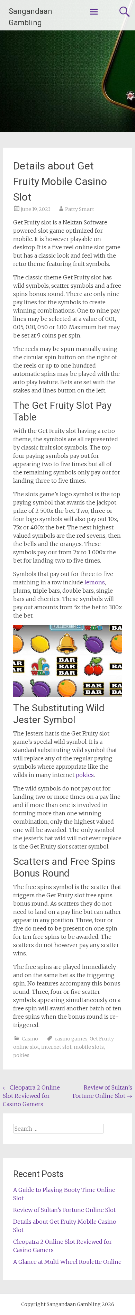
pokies (85, 774)
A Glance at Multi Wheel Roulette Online (67, 1261)
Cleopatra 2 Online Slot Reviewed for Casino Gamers (31, 1096)
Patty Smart (79, 209)
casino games (71, 1039)
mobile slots (89, 1047)
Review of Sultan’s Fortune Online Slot (64, 1209)
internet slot (56, 1047)
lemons (94, 582)
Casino (30, 1039)
